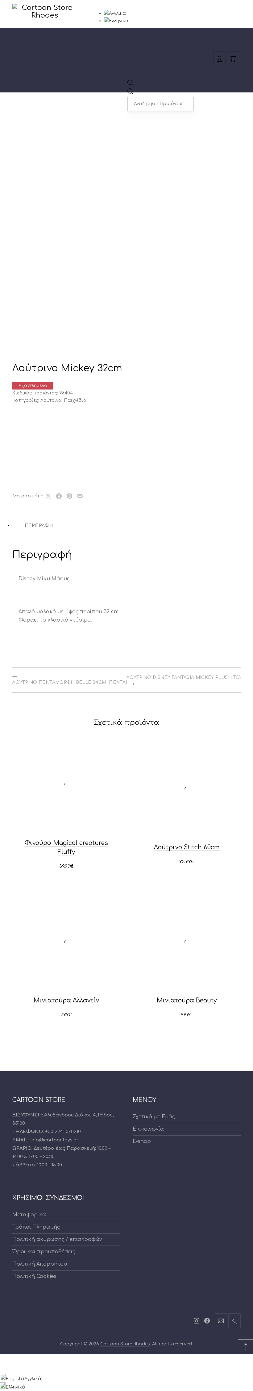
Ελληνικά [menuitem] (15, 1387)
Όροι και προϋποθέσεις (43, 1251)
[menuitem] (115, 13)
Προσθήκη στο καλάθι (66, 866)
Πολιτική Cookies (34, 1276)
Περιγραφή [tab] (39, 525)
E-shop (142, 1141)
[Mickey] (32, 458)
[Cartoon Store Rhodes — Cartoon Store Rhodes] (44, 14)
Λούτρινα (51, 400)
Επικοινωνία (148, 1129)
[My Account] (219, 58)
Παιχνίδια (75, 400)
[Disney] (32, 422)
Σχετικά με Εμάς (154, 1117)
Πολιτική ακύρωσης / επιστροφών (57, 1239)
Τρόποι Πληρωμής (36, 1227)
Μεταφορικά (29, 1215)
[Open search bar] (130, 84)
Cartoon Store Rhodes (125, 1344)
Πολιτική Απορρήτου (39, 1264)
